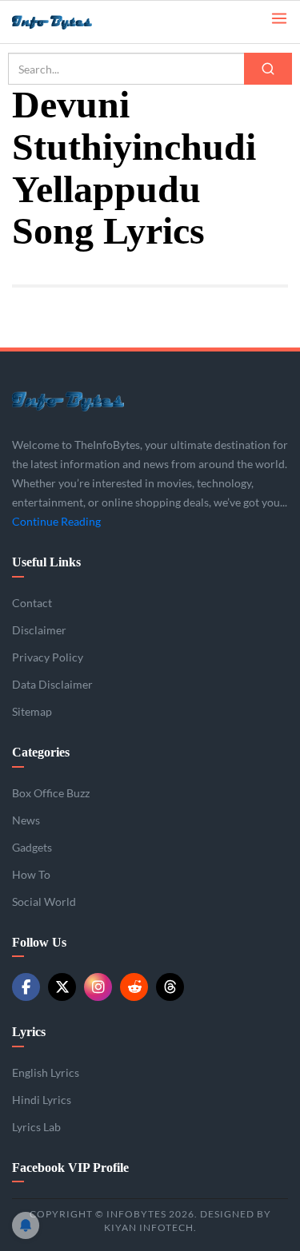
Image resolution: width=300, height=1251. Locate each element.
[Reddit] (134, 987)
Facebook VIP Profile (70, 1167)
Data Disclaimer (52, 684)
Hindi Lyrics (41, 1099)
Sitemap (32, 711)
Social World (44, 901)
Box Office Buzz (51, 793)
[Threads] (170, 987)
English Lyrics (45, 1072)
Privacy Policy (47, 657)
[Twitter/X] (62, 987)
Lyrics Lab (36, 1127)
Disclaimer (39, 630)
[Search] (268, 69)
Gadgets (32, 847)
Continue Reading (56, 521)
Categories (41, 752)
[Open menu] (279, 17)
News (26, 820)
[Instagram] (98, 987)
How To (31, 874)
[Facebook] (26, 987)
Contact (32, 603)
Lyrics (29, 1032)
